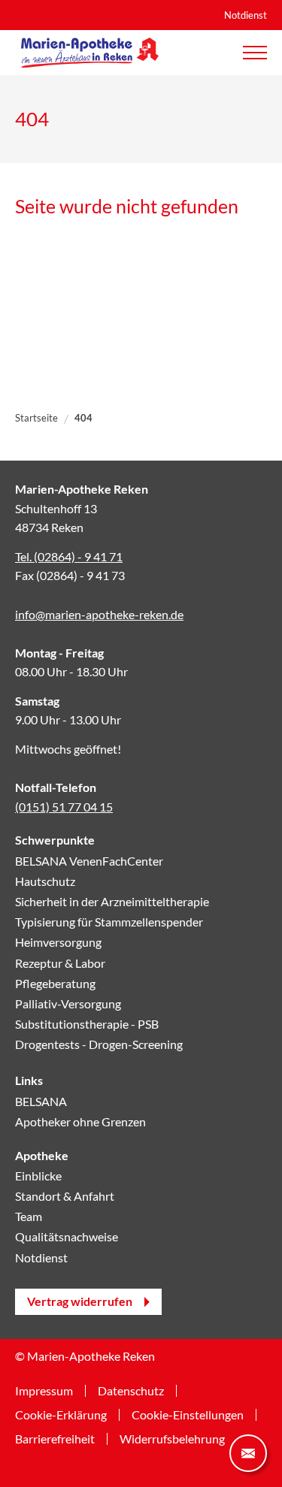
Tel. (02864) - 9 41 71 (69, 556)
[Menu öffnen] (255, 52)
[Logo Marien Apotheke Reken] (90, 52)
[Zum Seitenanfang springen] (34, 1453)
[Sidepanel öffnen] (248, 1453)
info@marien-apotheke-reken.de (99, 614)
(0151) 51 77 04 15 (64, 806)
